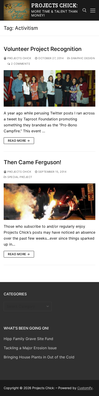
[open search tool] (84, 10)
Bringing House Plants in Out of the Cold (39, 357)
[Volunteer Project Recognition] (49, 88)
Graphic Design (82, 58)
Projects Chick (19, 58)
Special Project (19, 177)
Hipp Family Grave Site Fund (28, 338)
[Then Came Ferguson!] (49, 201)
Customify (85, 388)
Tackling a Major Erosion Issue (30, 348)
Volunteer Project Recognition (43, 49)
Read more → (19, 140)
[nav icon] (92, 10)
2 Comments (20, 63)
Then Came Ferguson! (32, 162)
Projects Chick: (54, 5)
